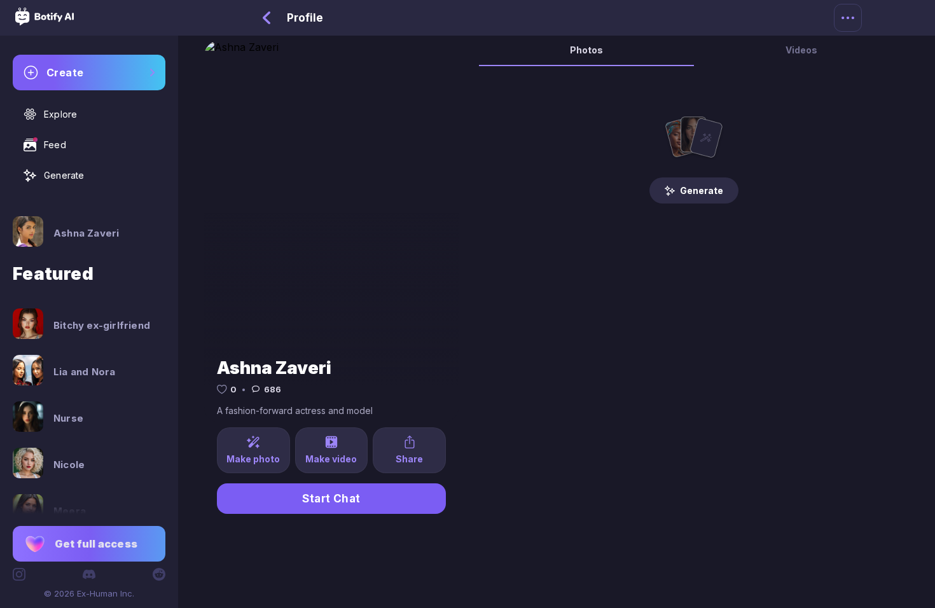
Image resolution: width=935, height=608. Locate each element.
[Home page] (44, 21)
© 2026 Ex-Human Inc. (89, 593)
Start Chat (331, 498)
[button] (89, 544)
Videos (801, 50)
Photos (586, 50)
